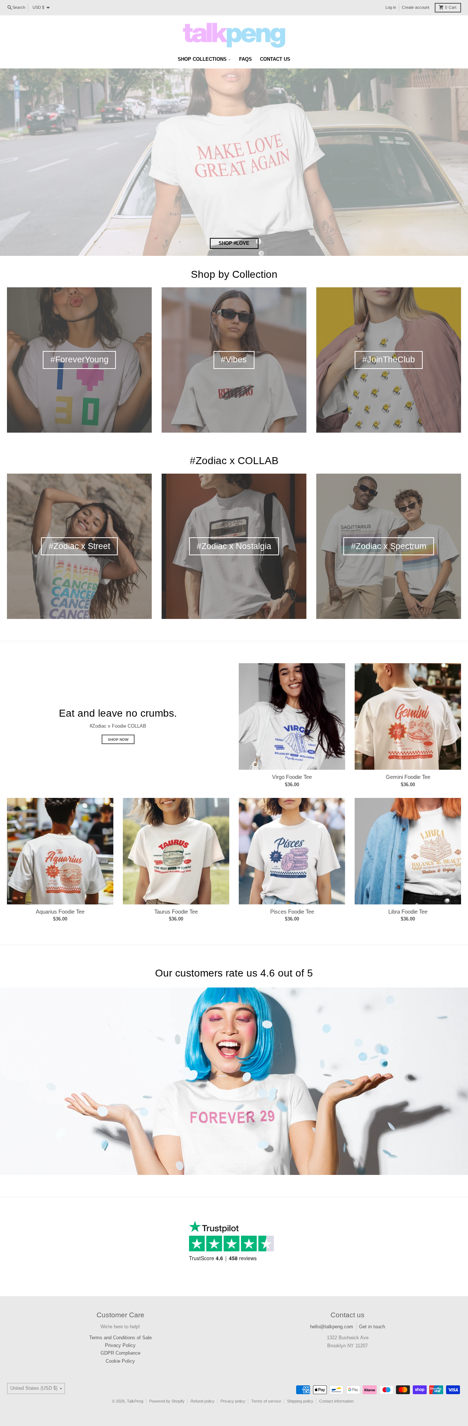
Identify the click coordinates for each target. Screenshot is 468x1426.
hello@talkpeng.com (331, 1326)
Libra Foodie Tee (407, 911)
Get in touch (372, 1326)
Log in (390, 7)
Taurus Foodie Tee (176, 911)
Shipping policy (300, 1401)
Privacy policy (232, 1401)
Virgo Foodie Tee (292, 777)
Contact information (336, 1401)
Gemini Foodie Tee (408, 777)
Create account (415, 7)
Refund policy (202, 1401)
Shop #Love (234, 243)
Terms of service (266, 1401)
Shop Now (118, 740)
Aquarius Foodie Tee (60, 911)
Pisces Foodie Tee (292, 911)
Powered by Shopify (167, 1401)
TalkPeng (135, 1401)
